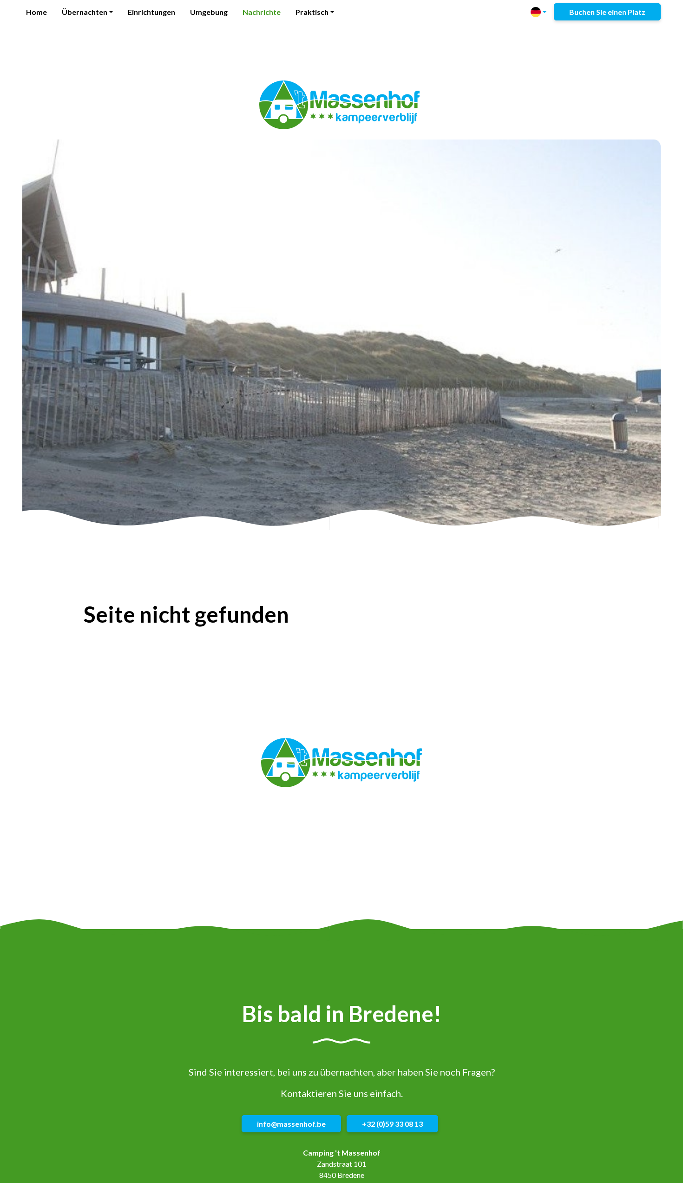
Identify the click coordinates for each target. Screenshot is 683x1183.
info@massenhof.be (291, 1123)
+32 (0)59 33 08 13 (392, 1123)
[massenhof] (339, 105)
